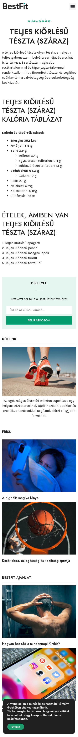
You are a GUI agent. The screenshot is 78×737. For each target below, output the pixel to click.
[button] (72, 6)
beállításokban (17, 719)
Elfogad (15, 726)
